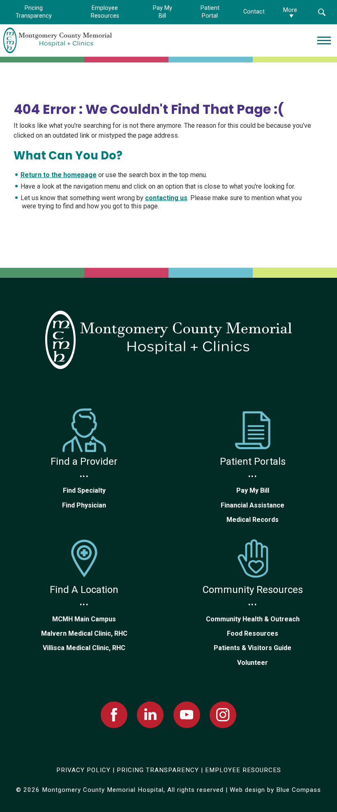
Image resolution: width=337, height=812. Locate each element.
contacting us (166, 198)
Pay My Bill (252, 490)
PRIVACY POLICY (83, 770)
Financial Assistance (252, 505)
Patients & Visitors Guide (252, 648)
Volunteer (252, 663)
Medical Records (252, 520)
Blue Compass (298, 790)
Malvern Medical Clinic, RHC (84, 633)
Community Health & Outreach (253, 619)
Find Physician (84, 505)
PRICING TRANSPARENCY (158, 770)
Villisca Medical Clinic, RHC (84, 648)
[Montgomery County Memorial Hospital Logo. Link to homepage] (168, 340)
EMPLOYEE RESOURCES (243, 770)
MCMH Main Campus (84, 619)
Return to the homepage (59, 175)
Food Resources (252, 633)
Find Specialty (84, 490)
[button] (321, 12)
